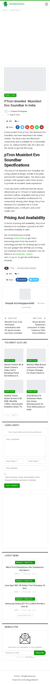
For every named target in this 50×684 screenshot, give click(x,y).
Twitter (29, 254)
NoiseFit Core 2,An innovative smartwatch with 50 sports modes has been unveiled (13, 327)
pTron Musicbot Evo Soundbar (26, 268)
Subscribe (40, 653)
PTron (12, 268)
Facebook (20, 254)
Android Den (19, 238)
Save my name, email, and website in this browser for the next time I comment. (22, 478)
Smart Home (10, 95)
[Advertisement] (25, 38)
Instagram (13, 257)
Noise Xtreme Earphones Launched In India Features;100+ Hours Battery (36, 327)
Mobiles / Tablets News (25, 562)
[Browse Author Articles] (25, 294)
